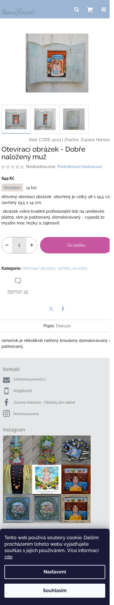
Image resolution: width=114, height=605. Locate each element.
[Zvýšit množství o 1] (32, 245)
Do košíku (76, 245)
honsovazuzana (26, 414)
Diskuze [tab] (63, 326)
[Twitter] (51, 309)
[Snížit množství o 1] (7, 245)
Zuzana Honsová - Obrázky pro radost (44, 402)
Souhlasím (55, 590)
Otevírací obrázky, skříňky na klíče (54, 268)
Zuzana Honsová (97, 139)
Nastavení (55, 572)
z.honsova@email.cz (29, 379)
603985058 (22, 391)
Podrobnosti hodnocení (80, 166)
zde (8, 557)
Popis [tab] (49, 326)
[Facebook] (63, 309)
